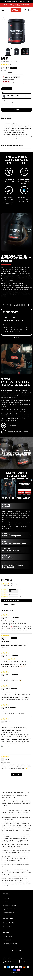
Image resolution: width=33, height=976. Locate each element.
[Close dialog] (31, 480)
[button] (21, 492)
